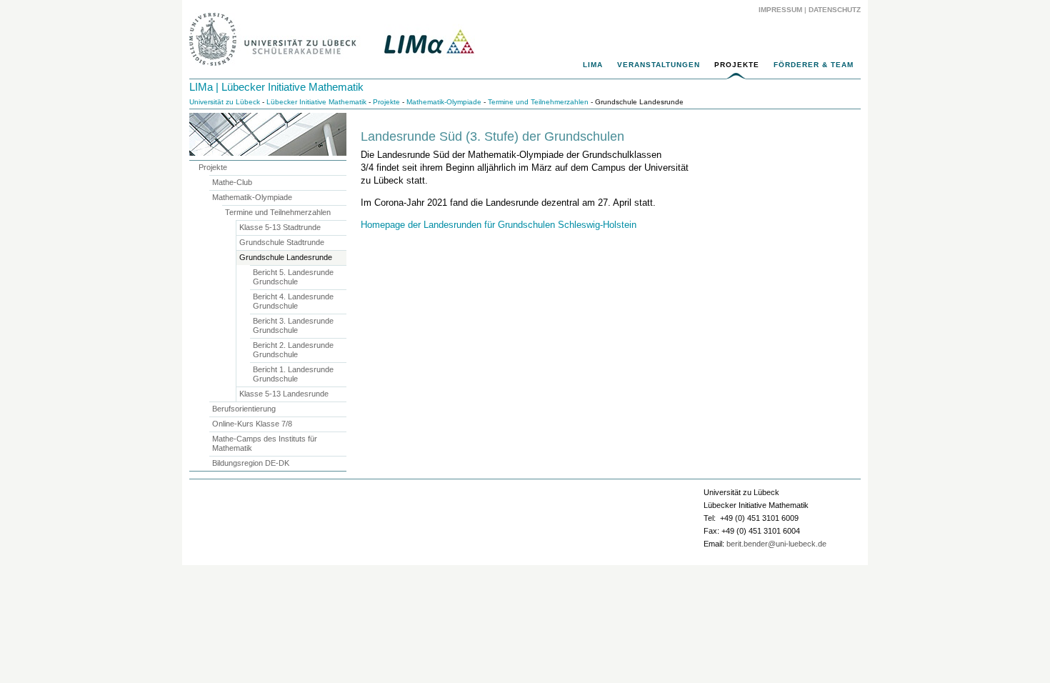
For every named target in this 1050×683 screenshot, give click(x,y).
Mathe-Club (232, 182)
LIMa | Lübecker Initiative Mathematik (276, 87)
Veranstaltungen (658, 65)
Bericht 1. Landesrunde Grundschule (293, 374)
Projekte (736, 65)
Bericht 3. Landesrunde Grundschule (293, 325)
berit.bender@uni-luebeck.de (776, 543)
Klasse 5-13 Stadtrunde (280, 227)
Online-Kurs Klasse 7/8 (252, 423)
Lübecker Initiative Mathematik (316, 102)
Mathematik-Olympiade (443, 102)
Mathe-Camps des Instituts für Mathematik (264, 443)
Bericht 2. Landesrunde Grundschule (293, 350)
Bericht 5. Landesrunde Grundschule (293, 277)
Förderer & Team (814, 65)
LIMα (593, 65)
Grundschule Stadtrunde (281, 242)
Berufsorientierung (244, 408)
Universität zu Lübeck (224, 102)
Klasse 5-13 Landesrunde (284, 393)
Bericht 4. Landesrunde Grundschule (293, 301)
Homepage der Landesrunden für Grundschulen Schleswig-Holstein (498, 224)
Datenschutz (835, 10)
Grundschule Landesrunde (285, 257)
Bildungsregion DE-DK (250, 463)
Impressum (780, 10)
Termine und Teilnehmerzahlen (538, 102)
